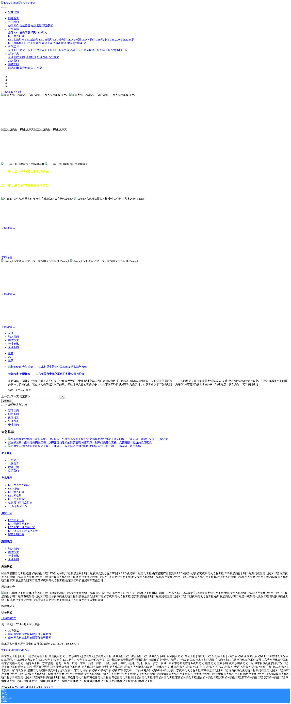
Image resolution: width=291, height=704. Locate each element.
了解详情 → (8, 228)
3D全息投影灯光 (18, 506)
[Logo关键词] (145, 3)
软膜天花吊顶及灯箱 (20, 502)
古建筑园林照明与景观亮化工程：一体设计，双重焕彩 (108, 446)
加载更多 (7, 400)
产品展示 (6, 477)
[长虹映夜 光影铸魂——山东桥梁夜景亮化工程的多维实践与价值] (47, 366)
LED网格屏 (15, 495)
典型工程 (6, 513)
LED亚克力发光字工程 (21, 527)
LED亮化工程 (16, 520)
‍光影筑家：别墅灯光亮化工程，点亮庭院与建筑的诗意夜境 (117, 442)
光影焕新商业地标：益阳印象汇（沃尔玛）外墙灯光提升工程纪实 (129, 439)
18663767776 (8, 618)
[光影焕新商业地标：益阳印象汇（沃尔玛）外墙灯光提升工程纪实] (49, 439)
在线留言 (13, 463)
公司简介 (13, 460)
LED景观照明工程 (19, 523)
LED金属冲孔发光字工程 (23, 530)
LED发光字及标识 (19, 485)
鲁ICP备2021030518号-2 (15, 650)
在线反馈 (13, 467)
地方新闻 (13, 336)
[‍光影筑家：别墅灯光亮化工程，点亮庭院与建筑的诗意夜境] (45, 442)
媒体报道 (13, 340)
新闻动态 (13, 410)
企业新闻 (13, 347)
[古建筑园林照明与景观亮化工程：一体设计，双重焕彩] (42, 446)
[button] (7, 91)
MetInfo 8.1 (21, 687)
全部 (10, 32)
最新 (10, 360)
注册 (17, 12)
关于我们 (6, 453)
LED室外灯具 (16, 492)
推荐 (10, 353)
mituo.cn (48, 687)
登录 (10, 12)
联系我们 (13, 470)
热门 (10, 357)
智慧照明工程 (16, 534)
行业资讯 (13, 343)
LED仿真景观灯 (17, 499)
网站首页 (13, 18)
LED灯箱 (13, 488)
